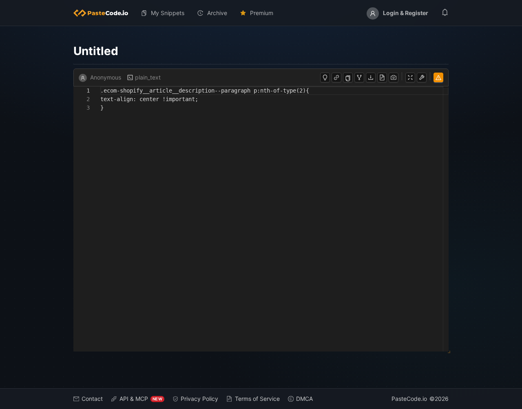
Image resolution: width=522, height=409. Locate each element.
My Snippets (167, 12)
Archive (217, 12)
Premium (261, 12)
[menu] (261, 13)
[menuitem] (104, 13)
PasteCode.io (409, 398)
